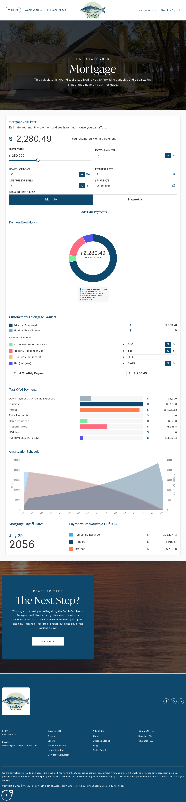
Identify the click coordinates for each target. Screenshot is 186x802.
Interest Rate (104, 169)
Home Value (16, 149)
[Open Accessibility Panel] (6, 795)
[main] (93, 346)
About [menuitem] (96, 736)
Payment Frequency (22, 191)
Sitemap (49, 786)
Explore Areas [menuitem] (56, 10)
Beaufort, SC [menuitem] (145, 736)
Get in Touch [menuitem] (99, 750)
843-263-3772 (147, 10)
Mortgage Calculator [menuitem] (58, 755)
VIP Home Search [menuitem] (57, 745)
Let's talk (48, 641)
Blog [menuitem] (95, 745)
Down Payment (105, 150)
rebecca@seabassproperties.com (19, 745)
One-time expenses (21, 180)
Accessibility (60, 786)
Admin (41, 786)
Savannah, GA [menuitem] (145, 741)
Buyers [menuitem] (51, 736)
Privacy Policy (30, 786)
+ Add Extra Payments (20, 337)
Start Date (102, 180)
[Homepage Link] (93, 9)
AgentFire (118, 786)
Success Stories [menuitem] (101, 741)
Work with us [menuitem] (34, 10)
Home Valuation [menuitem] (56, 750)
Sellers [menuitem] (51, 741)
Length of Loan (19, 169)
